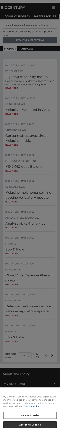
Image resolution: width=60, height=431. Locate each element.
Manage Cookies (30, 415)
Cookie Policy (31, 406)
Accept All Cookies (30, 425)
